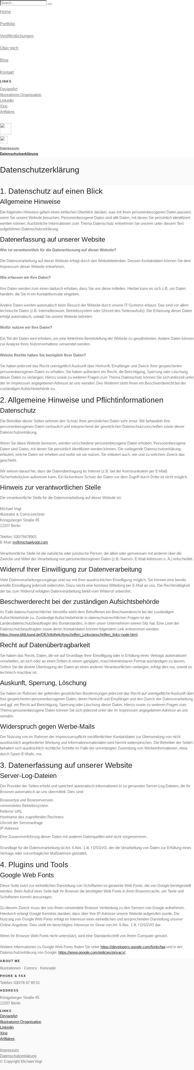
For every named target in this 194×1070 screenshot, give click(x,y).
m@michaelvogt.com (30, 542)
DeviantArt (8, 89)
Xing (3, 106)
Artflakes (7, 111)
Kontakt (7, 72)
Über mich (9, 48)
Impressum (9, 1050)
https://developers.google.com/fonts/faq (133, 947)
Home (5, 12)
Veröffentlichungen (17, 36)
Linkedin (7, 100)
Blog (4, 60)
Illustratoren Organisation (20, 95)
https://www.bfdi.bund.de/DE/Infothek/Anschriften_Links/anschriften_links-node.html (68, 634)
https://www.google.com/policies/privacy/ (91, 952)
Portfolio (7, 24)
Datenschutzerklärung (19, 154)
